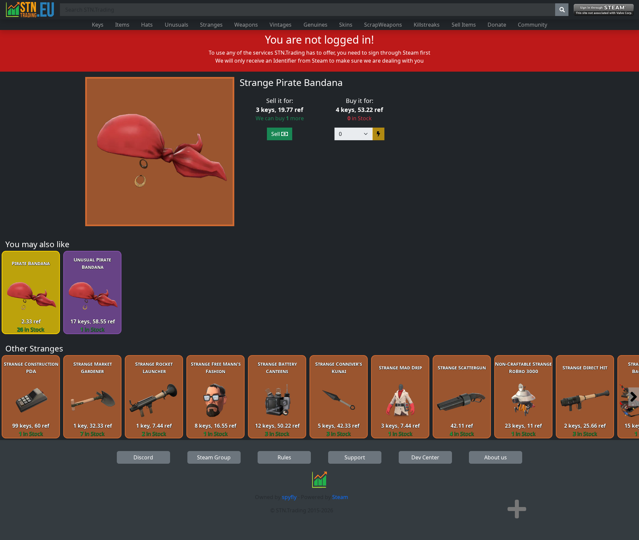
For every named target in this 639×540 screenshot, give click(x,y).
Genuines (315, 24)
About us (495, 457)
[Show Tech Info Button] (517, 509)
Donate (497, 24)
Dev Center (425, 457)
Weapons (246, 24)
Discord (143, 457)
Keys (98, 24)
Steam (340, 497)
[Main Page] (30, 9)
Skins (345, 24)
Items (122, 24)
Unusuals (176, 24)
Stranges (211, 24)
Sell (276, 134)
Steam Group (214, 457)
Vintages (281, 24)
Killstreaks (427, 24)
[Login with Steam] (604, 10)
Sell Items (464, 24)
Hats (147, 24)
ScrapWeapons (383, 24)
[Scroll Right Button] (634, 397)
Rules (284, 457)
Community (532, 24)
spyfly (289, 497)
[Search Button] (561, 9)
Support (354, 457)
